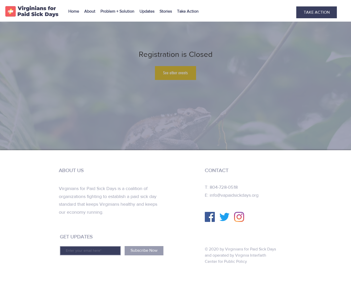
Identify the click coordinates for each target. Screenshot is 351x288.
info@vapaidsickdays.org (234, 195)
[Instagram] (239, 217)
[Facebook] (210, 217)
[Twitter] (224, 217)
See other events (175, 72)
